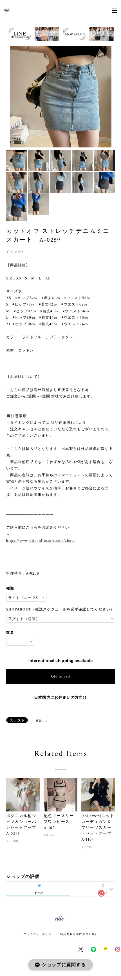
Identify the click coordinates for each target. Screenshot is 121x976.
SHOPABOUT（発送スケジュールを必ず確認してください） (60, 609)
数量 (10, 632)
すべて (39, 893)
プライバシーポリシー (39, 934)
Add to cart (60, 676)
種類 (10, 588)
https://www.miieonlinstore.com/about (40, 540)
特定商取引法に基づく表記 (79, 934)
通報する (42, 720)
